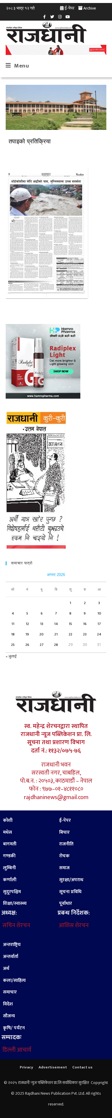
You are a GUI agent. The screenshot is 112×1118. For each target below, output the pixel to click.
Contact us (82, 1067)
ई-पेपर (69, 8)
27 (42, 645)
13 (41, 624)
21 (56, 634)
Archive (89, 8)
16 (85, 624)
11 (12, 624)
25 (13, 645)
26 (27, 645)
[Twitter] (52, 17)
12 (27, 624)
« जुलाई (11, 656)
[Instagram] (60, 17)
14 (56, 624)
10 (99, 613)
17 (99, 624)
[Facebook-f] (44, 17)
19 (27, 634)
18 (13, 634)
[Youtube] (68, 17)
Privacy (26, 1067)
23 (85, 634)
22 (70, 634)
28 (56, 645)
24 (99, 634)
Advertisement (53, 1067)
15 (70, 624)
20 (41, 634)
